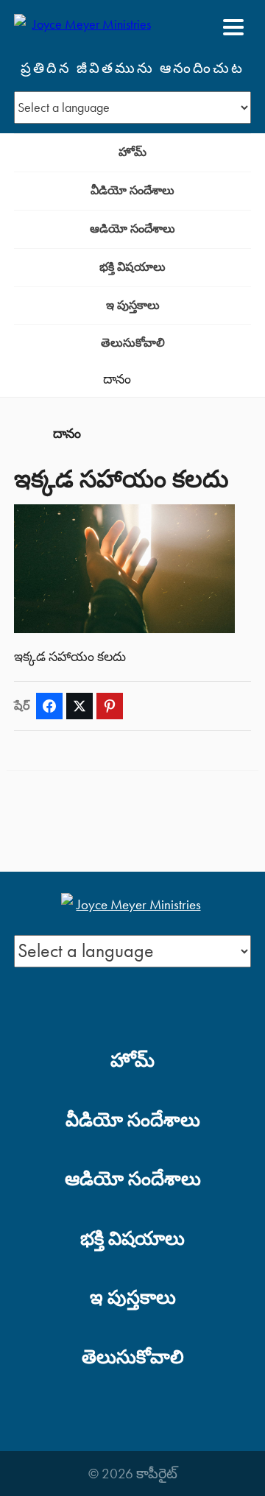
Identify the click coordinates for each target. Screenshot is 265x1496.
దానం (117, 379)
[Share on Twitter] (79, 706)
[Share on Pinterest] (109, 706)
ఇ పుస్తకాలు (133, 305)
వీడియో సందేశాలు (132, 190)
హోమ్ (132, 152)
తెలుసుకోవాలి (133, 342)
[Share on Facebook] (49, 706)
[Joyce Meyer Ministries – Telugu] (85, 27)
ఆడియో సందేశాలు (132, 228)
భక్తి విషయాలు (132, 267)
